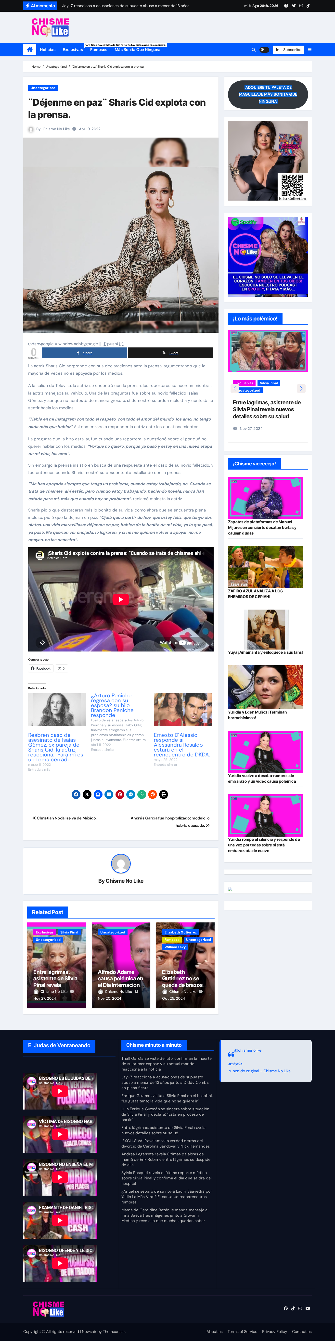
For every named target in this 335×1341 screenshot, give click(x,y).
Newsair (89, 1331)
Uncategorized (43, 88)
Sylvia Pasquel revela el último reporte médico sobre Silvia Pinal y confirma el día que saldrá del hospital (166, 1178)
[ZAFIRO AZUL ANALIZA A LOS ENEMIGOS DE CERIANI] (265, 567)
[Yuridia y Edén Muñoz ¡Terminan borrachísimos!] (265, 687)
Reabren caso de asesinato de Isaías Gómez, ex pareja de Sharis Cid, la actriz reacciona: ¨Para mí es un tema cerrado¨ (55, 747)
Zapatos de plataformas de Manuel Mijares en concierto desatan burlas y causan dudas (262, 527)
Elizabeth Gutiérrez (181, 932)
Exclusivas (75, 47)
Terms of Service (242, 1331)
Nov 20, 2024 (109, 998)
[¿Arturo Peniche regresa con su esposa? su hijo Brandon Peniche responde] (122, 722)
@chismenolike (247, 1050)
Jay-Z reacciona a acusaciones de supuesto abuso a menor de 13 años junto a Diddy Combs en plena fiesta (165, 1082)
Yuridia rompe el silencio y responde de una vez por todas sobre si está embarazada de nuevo (264, 845)
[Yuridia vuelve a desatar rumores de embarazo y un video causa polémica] (265, 752)
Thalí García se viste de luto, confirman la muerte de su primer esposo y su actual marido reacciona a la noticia (166, 1064)
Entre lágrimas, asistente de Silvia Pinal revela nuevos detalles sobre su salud (55, 985)
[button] (310, 49)
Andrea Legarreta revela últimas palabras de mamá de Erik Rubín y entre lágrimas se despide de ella (165, 1159)
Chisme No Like (56, 129)
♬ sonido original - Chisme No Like (259, 1070)
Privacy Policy (274, 1331)
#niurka (235, 1064)
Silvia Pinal (69, 932)
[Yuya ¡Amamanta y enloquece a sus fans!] (265, 629)
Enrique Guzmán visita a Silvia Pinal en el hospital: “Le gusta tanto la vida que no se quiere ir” (167, 1098)
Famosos (98, 49)
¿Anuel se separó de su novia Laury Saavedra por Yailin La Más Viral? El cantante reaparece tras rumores (166, 1197)
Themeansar (114, 1331)
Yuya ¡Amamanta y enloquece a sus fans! (265, 652)
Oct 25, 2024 (173, 998)
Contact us (302, 1331)
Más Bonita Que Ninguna (138, 49)
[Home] (29, 49)
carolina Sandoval (250, 383)
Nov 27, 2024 (44, 998)
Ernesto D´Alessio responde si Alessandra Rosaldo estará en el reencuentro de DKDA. (182, 744)
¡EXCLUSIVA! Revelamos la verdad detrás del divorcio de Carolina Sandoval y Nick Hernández (165, 1143)
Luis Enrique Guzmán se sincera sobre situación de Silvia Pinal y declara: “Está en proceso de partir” (165, 1114)
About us (214, 1331)
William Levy (175, 947)
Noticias (47, 49)
